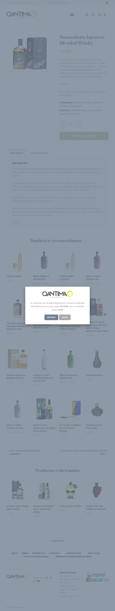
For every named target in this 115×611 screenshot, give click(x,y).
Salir (65, 317)
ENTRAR (51, 317)
